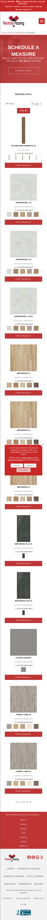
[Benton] (16, 385)
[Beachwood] (16, 157)
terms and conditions (16, 460)
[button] (23, 70)
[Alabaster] (23, 187)
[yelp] (42, 857)
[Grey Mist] (23, 699)
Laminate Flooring (13, 876)
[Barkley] (23, 385)
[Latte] (23, 726)
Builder (38, 884)
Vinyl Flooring (19, 33)
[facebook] (29, 857)
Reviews (19, 9)
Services (24, 6)
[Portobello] (36, 726)
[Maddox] (23, 214)
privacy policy (27, 457)
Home (4, 33)
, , (22, 815)
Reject (30, 465)
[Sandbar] (29, 726)
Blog (31, 6)
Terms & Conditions (23, 898)
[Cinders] (36, 157)
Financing (38, 6)
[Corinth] (29, 214)
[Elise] (16, 214)
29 (24, 802)
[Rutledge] (36, 385)
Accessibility (7, 898)
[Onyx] (23, 528)
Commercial (25, 884)
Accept (17, 465)
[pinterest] (33, 857)
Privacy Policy (39, 898)
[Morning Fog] (23, 642)
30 (27, 802)
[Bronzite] (23, 157)
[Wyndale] (29, 385)
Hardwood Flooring (28, 869)
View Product (23, 165)
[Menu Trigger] (42, 21)
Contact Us (27, 9)
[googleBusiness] (37, 857)
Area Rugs (10, 884)
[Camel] (16, 726)
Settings (23, 470)
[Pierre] (23, 358)
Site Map (23, 904)
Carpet (11, 869)
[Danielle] (36, 214)
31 (30, 802)
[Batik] (23, 130)
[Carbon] (29, 157)
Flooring (10, 33)
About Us (9, 6)
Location (16, 6)
